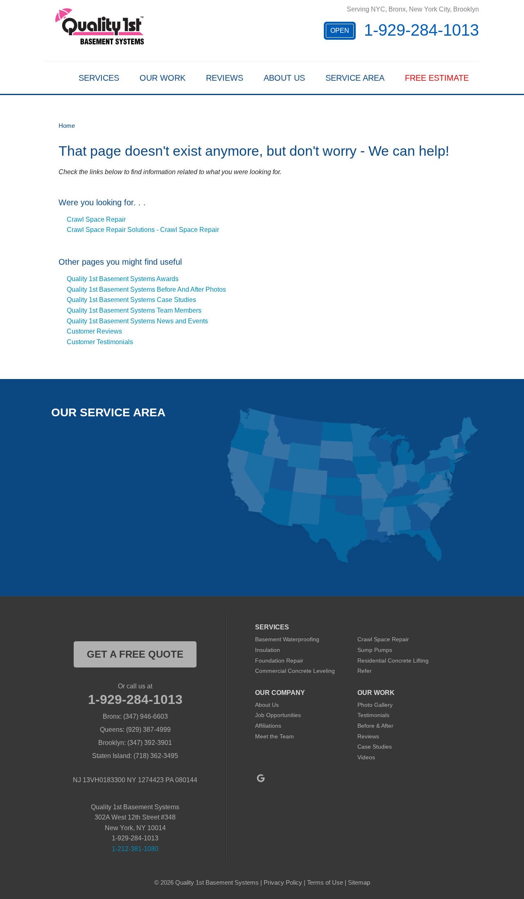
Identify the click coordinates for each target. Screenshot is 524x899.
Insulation (267, 650)
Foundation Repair (279, 660)
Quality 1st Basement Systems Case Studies (131, 299)
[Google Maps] (261, 778)
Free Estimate (437, 77)
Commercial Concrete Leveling (295, 670)
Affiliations (268, 725)
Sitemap (359, 882)
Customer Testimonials (100, 341)
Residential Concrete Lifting (393, 660)
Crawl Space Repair (96, 219)
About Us (284, 77)
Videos (366, 757)
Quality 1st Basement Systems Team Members (134, 310)
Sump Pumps (374, 650)
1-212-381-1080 (135, 848)
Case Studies (374, 746)
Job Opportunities (278, 715)
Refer (364, 670)
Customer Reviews (94, 331)
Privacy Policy (283, 882)
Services (99, 77)
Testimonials (373, 715)
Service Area (354, 77)
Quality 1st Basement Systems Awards (122, 278)
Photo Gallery (375, 704)
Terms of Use (325, 882)
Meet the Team (274, 736)
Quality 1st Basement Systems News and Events (137, 321)
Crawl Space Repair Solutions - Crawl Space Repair (143, 229)
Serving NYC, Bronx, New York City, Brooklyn (413, 9)
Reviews (224, 77)
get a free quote (135, 654)
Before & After (375, 725)
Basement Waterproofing (287, 639)
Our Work (162, 77)
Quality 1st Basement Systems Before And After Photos (146, 289)
